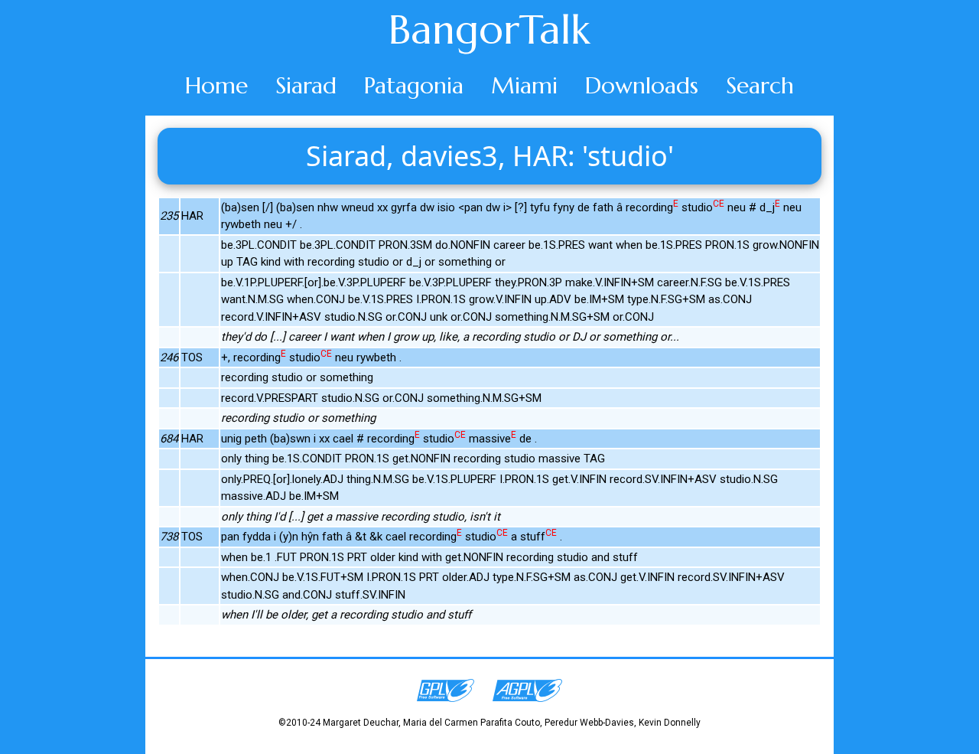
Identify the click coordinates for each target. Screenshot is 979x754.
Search (760, 85)
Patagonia (413, 85)
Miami (524, 85)
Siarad (306, 85)
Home (216, 85)
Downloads (641, 85)
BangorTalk (489, 30)
